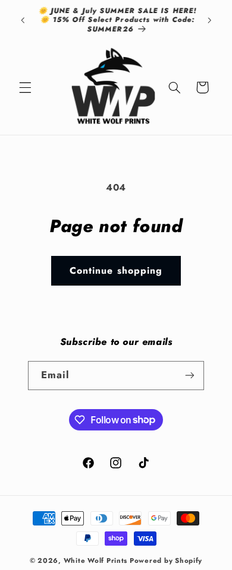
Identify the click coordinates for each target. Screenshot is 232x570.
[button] (25, 87)
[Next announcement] (209, 20)
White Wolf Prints (96, 560)
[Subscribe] (189, 375)
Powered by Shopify (166, 560)
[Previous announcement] (23, 20)
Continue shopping (116, 270)
